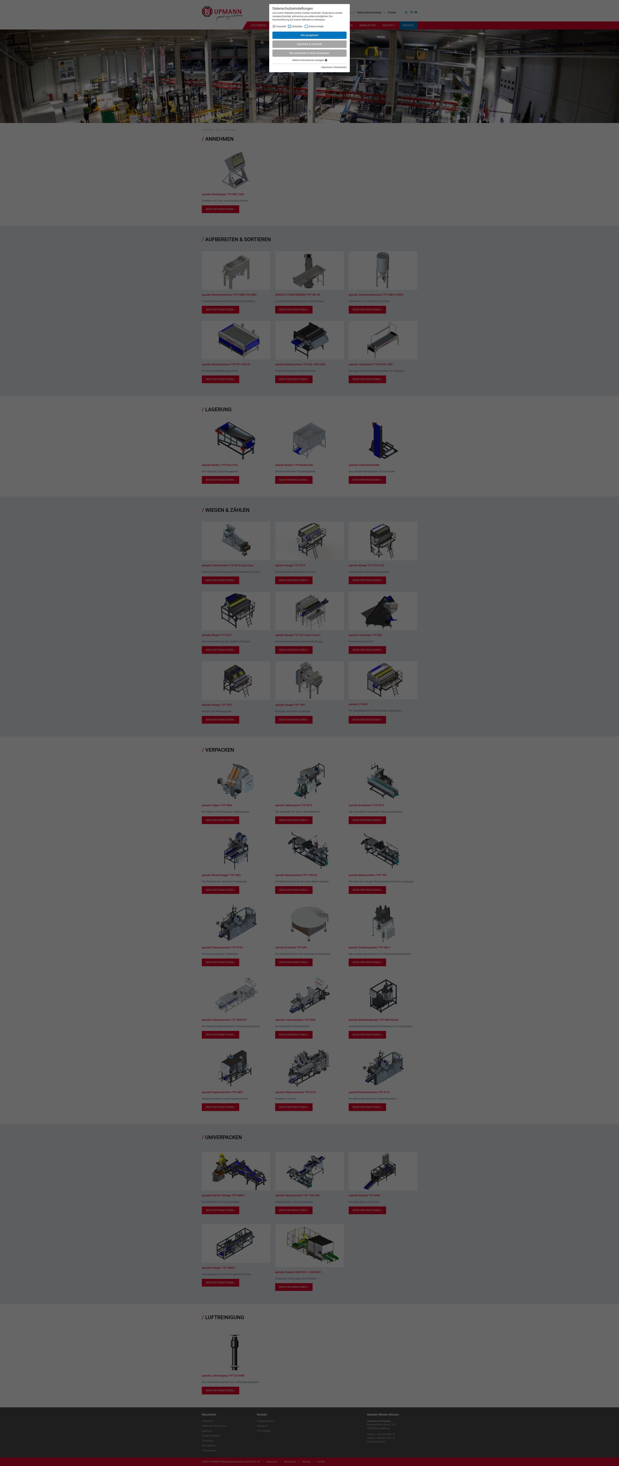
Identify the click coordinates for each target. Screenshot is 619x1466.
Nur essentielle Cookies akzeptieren (309, 53)
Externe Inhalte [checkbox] (316, 26)
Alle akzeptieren (310, 35)
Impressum (326, 67)
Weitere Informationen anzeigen (308, 60)
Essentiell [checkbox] (281, 26)
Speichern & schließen (309, 44)
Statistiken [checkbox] (297, 26)
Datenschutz (340, 67)
